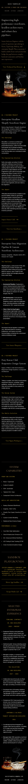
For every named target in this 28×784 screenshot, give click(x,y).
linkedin (20, 11)
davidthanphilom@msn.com (14, 776)
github (13, 11)
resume (7, 11)
